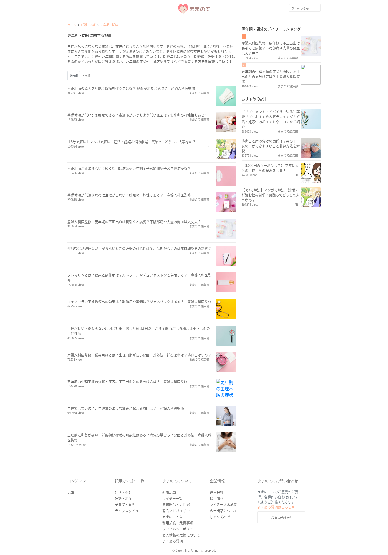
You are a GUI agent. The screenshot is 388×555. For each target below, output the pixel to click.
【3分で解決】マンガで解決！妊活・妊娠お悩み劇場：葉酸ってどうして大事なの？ (131, 141)
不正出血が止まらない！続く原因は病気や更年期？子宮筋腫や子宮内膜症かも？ (129, 168)
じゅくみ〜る (220, 516)
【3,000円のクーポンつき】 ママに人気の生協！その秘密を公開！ (270, 168)
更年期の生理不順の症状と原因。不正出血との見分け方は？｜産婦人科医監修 (127, 381)
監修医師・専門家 (176, 504)
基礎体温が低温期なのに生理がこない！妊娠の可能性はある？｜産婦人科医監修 (129, 194)
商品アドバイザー (176, 510)
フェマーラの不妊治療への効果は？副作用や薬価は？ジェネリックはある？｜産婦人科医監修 (139, 301)
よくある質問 (172, 540)
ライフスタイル (127, 510)
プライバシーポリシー (179, 528)
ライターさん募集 (223, 504)
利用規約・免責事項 (177, 522)
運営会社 (217, 492)
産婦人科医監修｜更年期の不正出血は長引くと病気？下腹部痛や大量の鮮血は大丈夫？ (134, 221)
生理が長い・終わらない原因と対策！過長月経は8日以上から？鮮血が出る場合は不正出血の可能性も (138, 331)
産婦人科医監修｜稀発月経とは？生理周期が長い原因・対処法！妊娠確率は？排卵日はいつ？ (139, 354)
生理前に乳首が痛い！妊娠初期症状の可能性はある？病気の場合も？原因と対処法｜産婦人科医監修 (139, 437)
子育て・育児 (125, 504)
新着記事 (169, 492)
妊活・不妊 (123, 492)
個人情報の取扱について (181, 534)
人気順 (86, 76)
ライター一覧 (172, 498)
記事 (70, 492)
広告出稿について (223, 510)
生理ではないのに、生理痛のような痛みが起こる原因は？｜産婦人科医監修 (125, 408)
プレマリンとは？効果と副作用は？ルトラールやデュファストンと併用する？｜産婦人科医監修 (139, 277)
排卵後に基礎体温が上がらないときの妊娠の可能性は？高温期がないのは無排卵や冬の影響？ (139, 248)
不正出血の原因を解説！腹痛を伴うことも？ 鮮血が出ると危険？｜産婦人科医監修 (131, 88)
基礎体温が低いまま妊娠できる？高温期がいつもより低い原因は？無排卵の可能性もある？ (137, 114)
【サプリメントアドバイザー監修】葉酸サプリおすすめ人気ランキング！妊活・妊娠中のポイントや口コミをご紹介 (271, 119)
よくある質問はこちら (274, 506)
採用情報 (217, 498)
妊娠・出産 (123, 498)
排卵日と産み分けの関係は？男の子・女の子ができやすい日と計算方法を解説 (271, 145)
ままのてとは (172, 516)
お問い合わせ (281, 517)
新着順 (74, 76)
